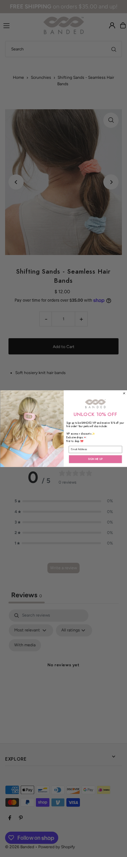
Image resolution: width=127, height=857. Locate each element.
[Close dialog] (124, 393)
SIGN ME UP (95, 459)
